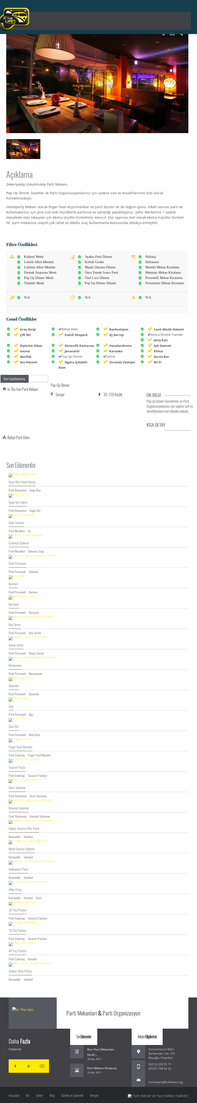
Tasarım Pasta (17, 767)
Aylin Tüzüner (16, 522)
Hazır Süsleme (17, 787)
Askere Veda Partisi (20, 971)
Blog (52, 1095)
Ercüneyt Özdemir (19, 543)
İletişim (94, 1095)
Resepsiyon (15, 665)
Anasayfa (14, 1095)
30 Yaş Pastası (17, 910)
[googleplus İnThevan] (29, 1066)
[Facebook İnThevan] (15, 1066)
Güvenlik (14, 686)
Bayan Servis (16, 645)
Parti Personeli (17, 563)
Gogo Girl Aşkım (18, 502)
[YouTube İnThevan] (42, 1066)
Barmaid (13, 604)
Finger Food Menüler (20, 747)
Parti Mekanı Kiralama (102, 1068)
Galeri (39, 1095)
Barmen (13, 584)
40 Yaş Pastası (17, 951)
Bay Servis (15, 624)
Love (40, 378)
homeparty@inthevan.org (166, 1082)
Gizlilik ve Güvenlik (72, 1095)
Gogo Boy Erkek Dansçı (22, 482)
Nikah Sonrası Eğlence (22, 849)
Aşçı (11, 706)
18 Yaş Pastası (17, 930)
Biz (28, 1095)
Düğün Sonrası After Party (24, 828)
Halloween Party (18, 869)
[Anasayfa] (33, 1013)
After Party (15, 889)
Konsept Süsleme (19, 808)
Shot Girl (14, 726)
